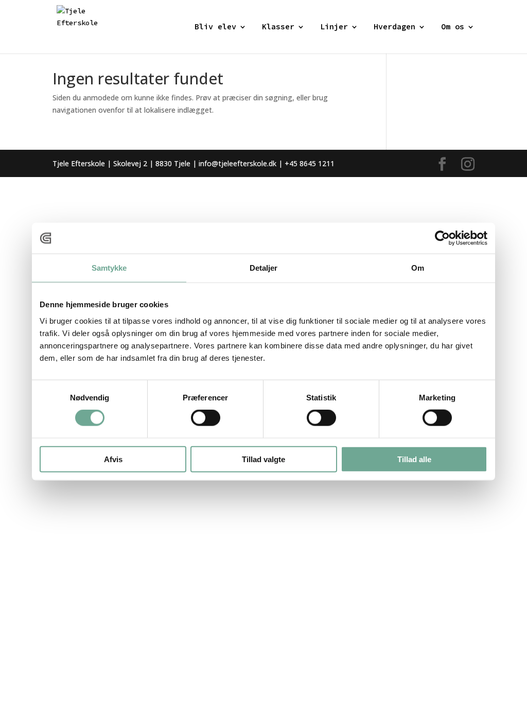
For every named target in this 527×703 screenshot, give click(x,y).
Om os (452, 27)
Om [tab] (417, 267)
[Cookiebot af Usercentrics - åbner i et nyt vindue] (442, 238)
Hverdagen (394, 27)
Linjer (334, 27)
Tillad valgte (263, 458)
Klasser (278, 27)
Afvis (113, 458)
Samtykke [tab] (109, 267)
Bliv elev (215, 27)
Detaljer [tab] (264, 267)
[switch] (205, 418)
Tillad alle (414, 458)
